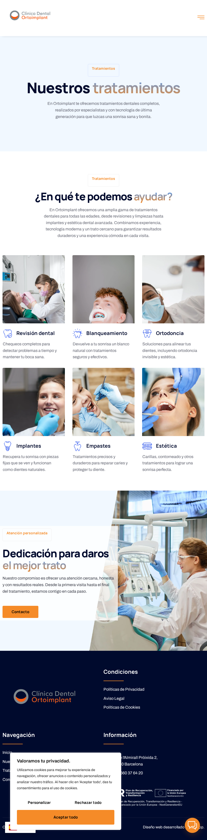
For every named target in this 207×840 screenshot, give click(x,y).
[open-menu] (200, 18)
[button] (192, 825)
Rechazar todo (88, 802)
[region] (65, 791)
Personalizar (39, 802)
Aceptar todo (66, 817)
